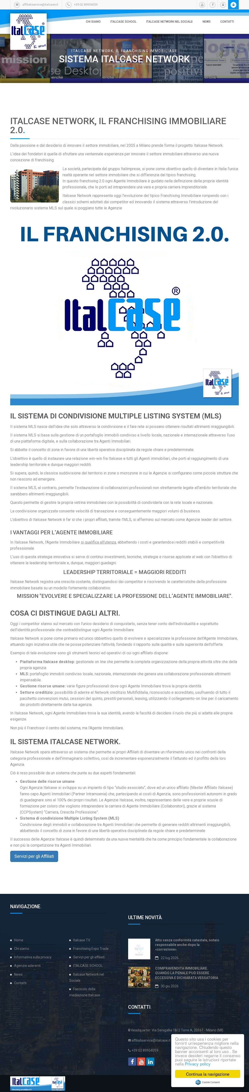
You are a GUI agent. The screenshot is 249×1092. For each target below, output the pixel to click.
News (207, 21)
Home (18, 940)
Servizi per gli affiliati (89, 957)
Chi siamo (93, 21)
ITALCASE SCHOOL (123, 21)
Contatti (227, 21)
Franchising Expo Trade (91, 949)
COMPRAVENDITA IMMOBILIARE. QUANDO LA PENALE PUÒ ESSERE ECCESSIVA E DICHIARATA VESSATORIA (186, 973)
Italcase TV (81, 940)
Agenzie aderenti (27, 966)
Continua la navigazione (207, 1074)
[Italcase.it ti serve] (28, 18)
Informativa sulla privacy (33, 957)
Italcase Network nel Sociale (169, 21)
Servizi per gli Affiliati (34, 856)
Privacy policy (198, 1064)
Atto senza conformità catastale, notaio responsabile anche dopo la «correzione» (187, 945)
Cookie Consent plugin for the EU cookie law (208, 1082)
